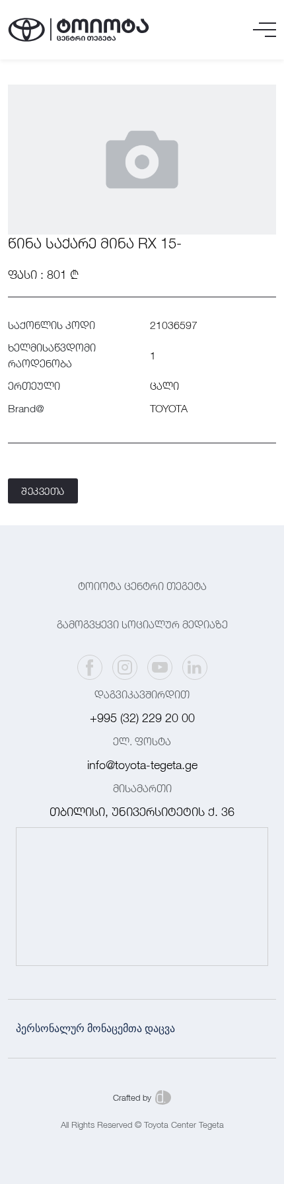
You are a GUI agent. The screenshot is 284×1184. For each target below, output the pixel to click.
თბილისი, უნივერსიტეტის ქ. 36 (142, 812)
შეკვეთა (43, 491)
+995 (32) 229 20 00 (142, 718)
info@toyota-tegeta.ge (142, 765)
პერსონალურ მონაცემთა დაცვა (95, 1028)
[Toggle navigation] (264, 29)
